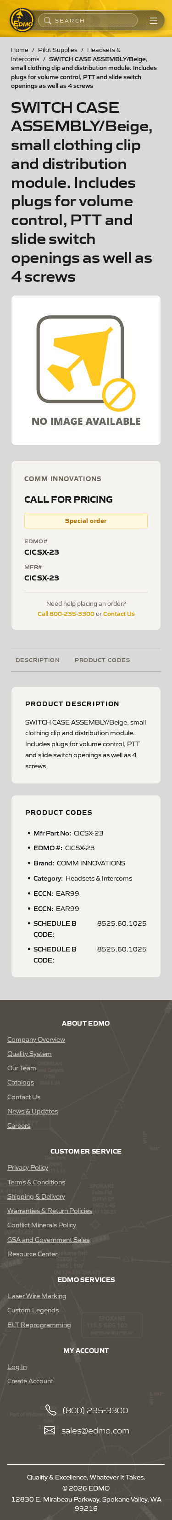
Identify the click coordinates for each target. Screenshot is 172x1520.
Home (19, 49)
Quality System (29, 1053)
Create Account (30, 1380)
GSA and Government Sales (48, 1239)
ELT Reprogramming (39, 1324)
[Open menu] (153, 20)
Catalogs (20, 1082)
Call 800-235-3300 (66, 613)
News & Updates (32, 1111)
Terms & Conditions (36, 1182)
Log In (17, 1366)
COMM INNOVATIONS (62, 478)
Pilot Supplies (58, 49)
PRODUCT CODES (102, 659)
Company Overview (36, 1039)
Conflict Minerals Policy (41, 1224)
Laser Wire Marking (37, 1295)
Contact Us (119, 613)
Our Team (21, 1067)
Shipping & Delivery (36, 1196)
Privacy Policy (27, 1167)
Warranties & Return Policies (49, 1210)
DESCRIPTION (38, 659)
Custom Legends (33, 1309)
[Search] (47, 20)
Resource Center (32, 1253)
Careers (18, 1125)
